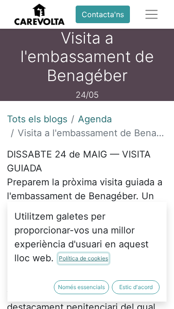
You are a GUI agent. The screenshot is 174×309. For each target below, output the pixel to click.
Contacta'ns (103, 14)
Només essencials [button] (81, 287)
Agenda (95, 119)
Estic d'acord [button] (136, 287)
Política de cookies (83, 258)
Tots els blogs (37, 119)
